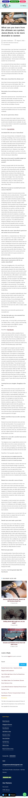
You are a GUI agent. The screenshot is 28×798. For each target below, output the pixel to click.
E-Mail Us (5, 1)
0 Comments (6, 44)
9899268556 (13, 756)
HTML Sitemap (6, 789)
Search (3, 661)
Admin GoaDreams (8, 40)
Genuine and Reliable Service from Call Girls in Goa (14, 643)
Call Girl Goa (6, 741)
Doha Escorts (6, 721)
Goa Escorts (10, 329)
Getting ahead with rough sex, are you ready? (14, 622)
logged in (10, 656)
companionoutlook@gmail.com (13, 764)
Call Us (23, 1)
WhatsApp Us (14, 1)
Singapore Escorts (7, 724)
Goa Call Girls (10, 129)
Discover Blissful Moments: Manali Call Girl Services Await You (14, 600)
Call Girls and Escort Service (10, 42)
